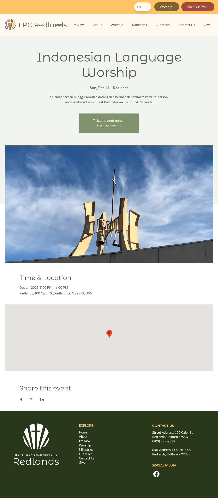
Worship (85, 445)
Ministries (86, 449)
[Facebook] (156, 474)
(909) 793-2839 (163, 441)
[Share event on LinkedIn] (42, 399)
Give (82, 462)
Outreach (85, 454)
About (83, 436)
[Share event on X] (32, 399)
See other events (109, 125)
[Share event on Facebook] (21, 399)
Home (83, 432)
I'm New (84, 441)
